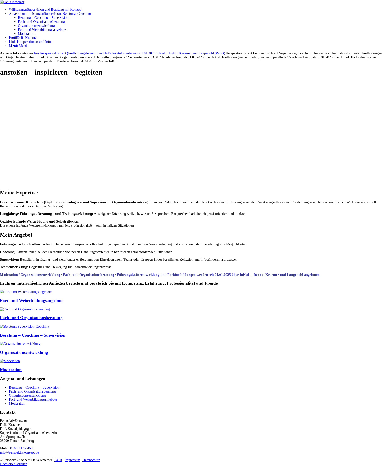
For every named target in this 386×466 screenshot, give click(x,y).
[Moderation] (10, 361)
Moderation (11, 369)
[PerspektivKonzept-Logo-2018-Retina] (12, 2)
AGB (58, 460)
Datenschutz (91, 460)
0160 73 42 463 (21, 448)
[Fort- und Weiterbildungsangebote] (26, 292)
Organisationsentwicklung (24, 352)
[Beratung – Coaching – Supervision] (24, 326)
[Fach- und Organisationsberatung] (25, 309)
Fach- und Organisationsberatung (31, 317)
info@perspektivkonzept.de (19, 452)
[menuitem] (197, 10)
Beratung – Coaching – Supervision (32, 335)
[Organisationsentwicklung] (20, 343)
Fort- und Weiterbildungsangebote (31, 300)
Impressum (72, 460)
